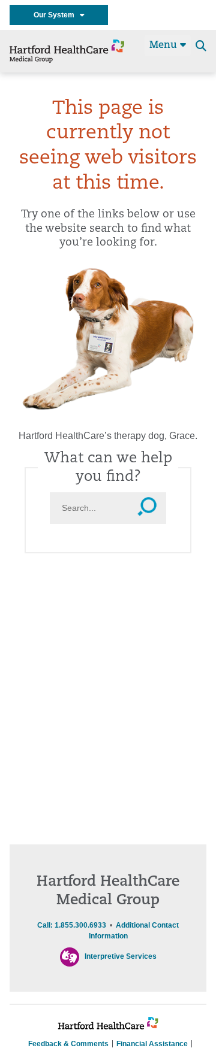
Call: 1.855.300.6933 (71, 925)
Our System (57, 15)
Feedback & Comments (68, 1044)
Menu (164, 45)
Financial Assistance (152, 1044)
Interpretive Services (121, 956)
